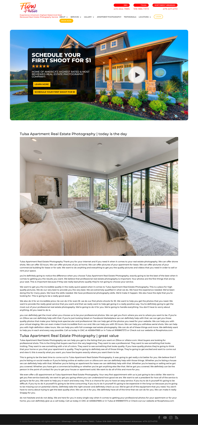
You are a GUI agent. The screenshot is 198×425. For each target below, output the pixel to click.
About (62, 17)
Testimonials (130, 17)
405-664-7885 (122, 7)
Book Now (66, 21)
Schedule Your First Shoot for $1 (55, 92)
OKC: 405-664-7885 (83, 421)
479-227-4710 (166, 7)
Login (158, 17)
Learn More (42, 84)
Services (75, 17)
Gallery (88, 17)
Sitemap (66, 421)
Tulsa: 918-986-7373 (106, 421)
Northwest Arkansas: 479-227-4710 (138, 421)
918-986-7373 (141, 7)
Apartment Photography (109, 17)
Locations (144, 17)
